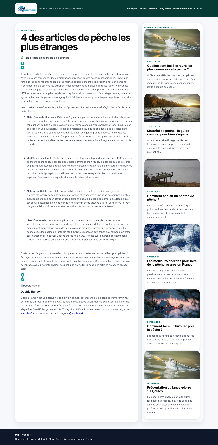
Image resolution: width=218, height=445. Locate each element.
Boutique (132, 8)
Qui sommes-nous (182, 8)
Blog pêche (165, 8)
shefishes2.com (29, 313)
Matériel (153, 8)
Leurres (143, 8)
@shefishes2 (76, 313)
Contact (198, 8)
